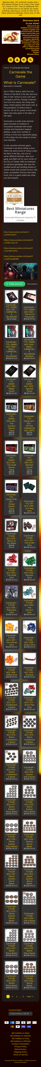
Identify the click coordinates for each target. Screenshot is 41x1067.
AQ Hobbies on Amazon (20, 1036)
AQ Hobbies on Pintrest (20, 1041)
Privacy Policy (20, 1046)
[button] (14, 284)
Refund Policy (20, 1049)
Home (6, 68)
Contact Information (20, 1044)
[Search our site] (30, 60)
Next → (30, 996)
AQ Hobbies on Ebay (20, 1033)
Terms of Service (20, 1055)
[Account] (17, 60)
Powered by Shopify (20, 1062)
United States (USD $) (19, 1013)
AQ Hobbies (19, 1060)
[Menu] (10, 60)
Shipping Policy (20, 1052)
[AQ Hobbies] (11, 37)
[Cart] (24, 60)
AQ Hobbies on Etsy (20, 1038)
